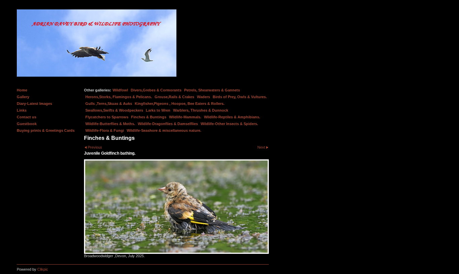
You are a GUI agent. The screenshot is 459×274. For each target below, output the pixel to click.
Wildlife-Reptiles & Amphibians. (232, 117)
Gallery (23, 97)
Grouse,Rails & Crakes (174, 97)
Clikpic (42, 269)
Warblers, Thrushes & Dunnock (200, 110)
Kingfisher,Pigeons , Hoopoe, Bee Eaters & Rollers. (179, 104)
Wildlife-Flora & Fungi (104, 130)
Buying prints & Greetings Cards (46, 130)
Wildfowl (120, 90)
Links (22, 110)
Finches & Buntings (148, 117)
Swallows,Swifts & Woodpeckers (114, 110)
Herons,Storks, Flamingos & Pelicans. (118, 97)
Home (22, 90)
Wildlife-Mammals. (185, 117)
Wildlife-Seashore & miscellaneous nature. (164, 130)
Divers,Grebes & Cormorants (156, 90)
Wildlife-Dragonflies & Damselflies (168, 124)
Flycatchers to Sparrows (106, 117)
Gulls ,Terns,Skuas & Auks (108, 104)
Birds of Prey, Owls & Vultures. (240, 97)
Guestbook (27, 124)
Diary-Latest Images (34, 104)
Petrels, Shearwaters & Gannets (212, 90)
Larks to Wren (158, 110)
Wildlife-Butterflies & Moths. (110, 124)
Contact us (26, 117)
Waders (203, 97)
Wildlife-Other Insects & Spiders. (229, 124)
